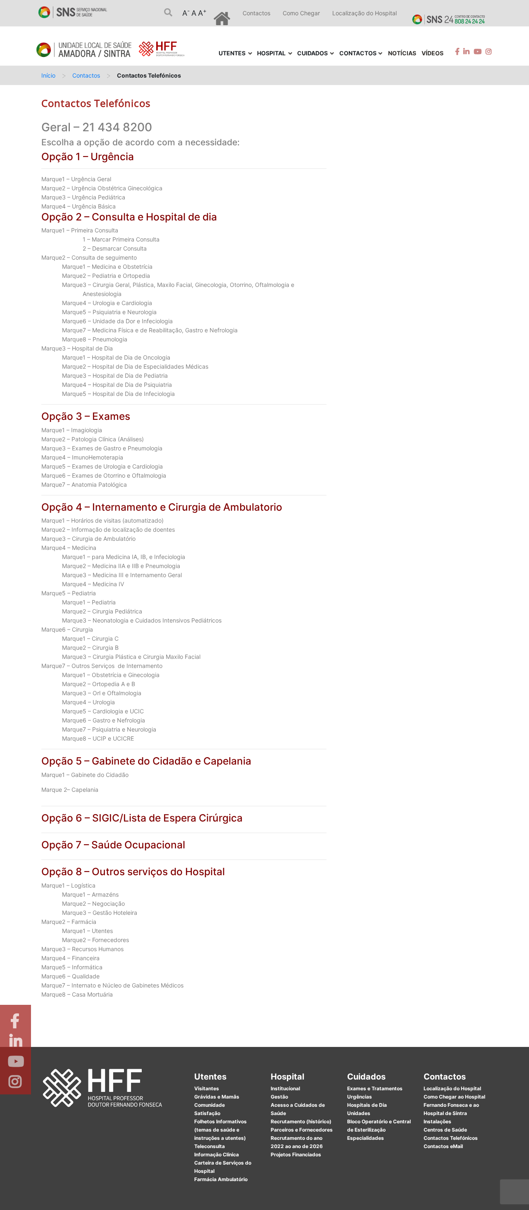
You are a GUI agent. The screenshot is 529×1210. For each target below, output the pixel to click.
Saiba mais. (354, 1195)
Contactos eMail (443, 1146)
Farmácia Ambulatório (221, 1179)
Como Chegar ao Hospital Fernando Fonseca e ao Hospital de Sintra (454, 1105)
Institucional (285, 1088)
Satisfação (207, 1113)
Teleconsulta (209, 1146)
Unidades (358, 1113)
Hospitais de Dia (367, 1105)
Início (48, 75)
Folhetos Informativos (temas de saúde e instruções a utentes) (220, 1129)
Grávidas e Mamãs (216, 1097)
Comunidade (209, 1105)
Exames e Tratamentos (375, 1088)
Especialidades (365, 1138)
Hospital (287, 1077)
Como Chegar (301, 13)
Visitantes (206, 1088)
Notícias (402, 53)
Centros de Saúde (445, 1130)
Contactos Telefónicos (451, 1138)
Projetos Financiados (296, 1154)
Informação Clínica (216, 1154)
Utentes (210, 1077)
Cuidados (366, 1077)
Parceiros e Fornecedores (302, 1130)
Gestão (279, 1097)
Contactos (256, 13)
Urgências (359, 1097)
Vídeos (432, 53)
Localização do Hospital (364, 13)
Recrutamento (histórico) (301, 1121)
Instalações (437, 1121)
